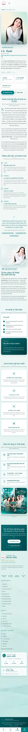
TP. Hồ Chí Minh (6, 638)
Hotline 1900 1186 (15, 545)
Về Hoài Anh (4, 586)
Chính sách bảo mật (8, 724)
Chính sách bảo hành (14, 726)
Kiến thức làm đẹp (5, 596)
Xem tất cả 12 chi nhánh (7, 648)
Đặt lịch (22, 663)
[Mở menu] (9, 3)
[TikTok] (6, 685)
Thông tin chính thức (6, 589)
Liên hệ (3, 606)
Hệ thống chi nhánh (6, 603)
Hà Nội (4, 634)
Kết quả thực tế (5, 594)
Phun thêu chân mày (7, 613)
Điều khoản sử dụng (19, 724)
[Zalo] (13, 685)
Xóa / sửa (5, 621)
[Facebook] (2, 685)
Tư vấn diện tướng (7, 626)
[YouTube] (9, 685)
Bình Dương (5, 641)
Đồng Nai (5, 643)
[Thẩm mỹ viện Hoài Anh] (3, 3)
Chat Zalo (14, 663)
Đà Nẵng (5, 636)
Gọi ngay (6, 663)
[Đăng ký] (25, 693)
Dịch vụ (3, 591)
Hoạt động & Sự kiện (6, 601)
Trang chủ (3, 9)
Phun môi (5, 616)
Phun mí (4, 618)
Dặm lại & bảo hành (7, 623)
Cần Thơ (5, 646)
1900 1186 (20, 92)
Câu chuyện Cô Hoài (6, 598)
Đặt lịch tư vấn (8, 92)
